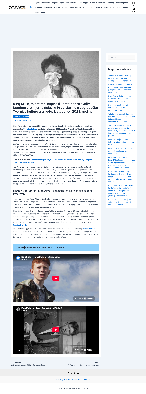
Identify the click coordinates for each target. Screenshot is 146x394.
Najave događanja (21, 116)
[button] (31, 7)
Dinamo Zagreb (41, 12)
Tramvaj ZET (59, 7)
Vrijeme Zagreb (102, 7)
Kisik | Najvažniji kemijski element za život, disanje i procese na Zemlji (118, 107)
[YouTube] (133, 11)
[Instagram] (133, 9)
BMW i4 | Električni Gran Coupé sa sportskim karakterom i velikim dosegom (121, 151)
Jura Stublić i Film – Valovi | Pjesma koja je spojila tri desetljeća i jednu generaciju (119, 78)
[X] (71, 373)
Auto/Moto (69, 7)
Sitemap (74, 380)
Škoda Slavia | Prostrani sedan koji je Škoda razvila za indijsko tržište (121, 142)
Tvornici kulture (88, 229)
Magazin (55, 3)
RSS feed (87, 380)
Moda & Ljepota (122, 3)
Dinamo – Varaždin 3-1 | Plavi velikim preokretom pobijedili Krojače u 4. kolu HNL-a (120, 202)
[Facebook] (133, 3)
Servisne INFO (71, 3)
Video (125, 7)
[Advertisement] (73, 30)
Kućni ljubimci (88, 7)
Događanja (45, 3)
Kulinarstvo (48, 7)
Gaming (78, 7)
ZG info (92, 3)
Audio (112, 7)
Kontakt (67, 380)
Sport (62, 3)
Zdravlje (111, 3)
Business (38, 7)
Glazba (119, 7)
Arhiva (80, 380)
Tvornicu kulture (30, 129)
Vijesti (37, 3)
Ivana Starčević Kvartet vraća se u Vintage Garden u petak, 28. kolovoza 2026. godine (121, 98)
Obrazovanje (101, 3)
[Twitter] (133, 6)
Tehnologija (83, 3)
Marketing (59, 380)
